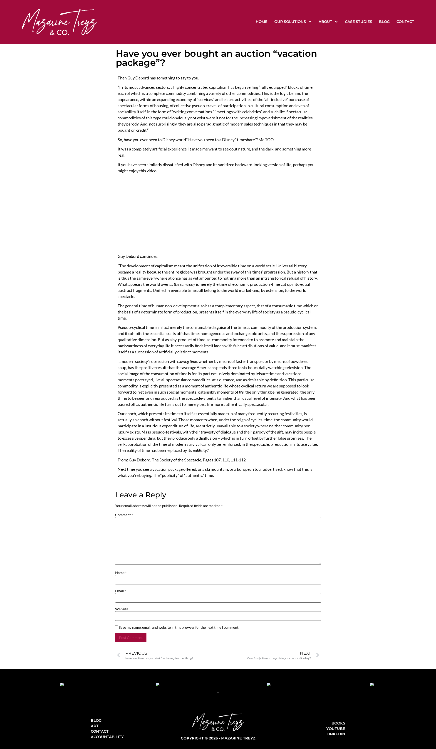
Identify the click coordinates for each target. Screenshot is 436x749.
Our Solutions (290, 22)
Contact (405, 22)
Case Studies (358, 22)
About (325, 22)
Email (120, 591)
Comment (124, 515)
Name (120, 572)
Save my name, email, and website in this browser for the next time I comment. (179, 627)
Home (262, 22)
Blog (384, 22)
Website (121, 609)
